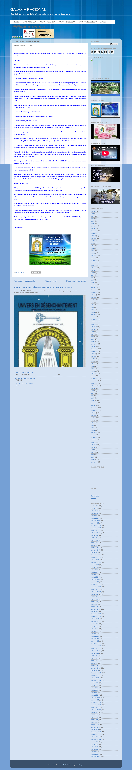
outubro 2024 (95, 560)
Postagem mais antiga (76, 281)
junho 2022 (94, 628)
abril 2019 (94, 722)
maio (92, 218)
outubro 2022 (95, 619)
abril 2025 (94, 545)
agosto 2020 (95, 683)
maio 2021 (94, 660)
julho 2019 (94, 715)
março (93, 223)
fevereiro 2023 (95, 609)
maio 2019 (94, 719)
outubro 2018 (95, 737)
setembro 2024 (96, 562)
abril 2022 (94, 633)
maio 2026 (94, 513)
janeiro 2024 (95, 582)
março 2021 (95, 665)
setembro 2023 (96, 592)
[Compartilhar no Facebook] (38, 272)
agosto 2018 (95, 742)
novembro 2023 (96, 587)
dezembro (94, 231)
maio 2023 (94, 601)
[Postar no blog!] (34, 272)
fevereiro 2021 (95, 668)
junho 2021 (94, 658)
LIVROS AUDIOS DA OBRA (24, 384)
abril (92, 221)
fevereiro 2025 (95, 550)
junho (92, 216)
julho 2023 (94, 597)
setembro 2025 (96, 533)
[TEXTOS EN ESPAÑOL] (105, 95)
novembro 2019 (96, 705)
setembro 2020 (96, 680)
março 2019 (95, 724)
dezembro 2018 (96, 732)
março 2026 (95, 518)
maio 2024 (94, 572)
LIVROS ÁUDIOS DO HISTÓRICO (26, 372)
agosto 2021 (95, 653)
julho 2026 (94, 508)
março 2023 (95, 606)
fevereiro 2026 (95, 520)
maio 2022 (94, 631)
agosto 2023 (95, 594)
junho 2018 (94, 747)
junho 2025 (94, 540)
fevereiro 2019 (95, 727)
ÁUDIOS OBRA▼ (30, 22)
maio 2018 (94, 749)
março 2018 (95, 754)
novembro (94, 233)
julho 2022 (94, 626)
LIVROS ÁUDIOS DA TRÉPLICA (25, 378)
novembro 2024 (96, 557)
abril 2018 (94, 751)
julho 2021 (94, 656)
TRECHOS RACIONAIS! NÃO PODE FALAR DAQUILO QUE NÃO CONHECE (43, 287)
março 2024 (95, 577)
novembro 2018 (96, 734)
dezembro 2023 (96, 584)
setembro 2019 (96, 710)
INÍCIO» (17, 22)
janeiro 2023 (95, 611)
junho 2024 (94, 570)
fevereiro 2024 (95, 579)
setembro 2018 (96, 739)
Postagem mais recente (24, 281)
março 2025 (95, 547)
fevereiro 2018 (95, 756)
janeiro (93, 228)
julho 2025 (94, 537)
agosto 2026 (95, 506)
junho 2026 (94, 510)
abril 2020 (94, 692)
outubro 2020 (95, 678)
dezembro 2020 (96, 673)
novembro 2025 (96, 528)
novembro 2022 (96, 616)
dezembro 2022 (96, 614)
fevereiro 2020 (95, 697)
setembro (94, 238)
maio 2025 (94, 542)
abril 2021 (94, 663)
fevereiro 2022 (95, 638)
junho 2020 (94, 688)
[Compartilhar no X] (36, 272)
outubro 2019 (95, 707)
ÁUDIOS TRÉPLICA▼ (67, 22)
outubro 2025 (95, 530)
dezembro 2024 (96, 555)
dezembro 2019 (96, 702)
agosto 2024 (95, 565)
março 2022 (95, 636)
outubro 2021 (95, 648)
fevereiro (94, 226)
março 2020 (95, 695)
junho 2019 (94, 717)
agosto (93, 211)
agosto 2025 (95, 535)
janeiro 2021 (95, 670)
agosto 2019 (95, 712)
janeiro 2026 (95, 523)
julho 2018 (94, 744)
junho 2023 (94, 599)
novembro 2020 (96, 675)
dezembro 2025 (96, 525)
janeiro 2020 (95, 700)
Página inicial (51, 281)
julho (92, 213)
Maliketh (65, 765)
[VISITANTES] (105, 74)
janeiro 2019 (95, 729)
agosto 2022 (95, 624)
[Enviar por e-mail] (32, 272)
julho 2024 (94, 567)
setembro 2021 (96, 651)
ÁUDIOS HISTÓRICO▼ (88, 22)
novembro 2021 (96, 646)
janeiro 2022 (95, 641)
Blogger (80, 765)
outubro (93, 236)
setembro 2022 (96, 621)
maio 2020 (94, 690)
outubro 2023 (95, 589)
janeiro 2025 (95, 552)
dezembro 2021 (96, 643)
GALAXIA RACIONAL (28, 9)
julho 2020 (94, 685)
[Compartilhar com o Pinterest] (40, 272)
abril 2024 (94, 574)
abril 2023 (94, 604)
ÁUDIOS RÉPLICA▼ (48, 22)
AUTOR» (103, 22)
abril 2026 (94, 515)
